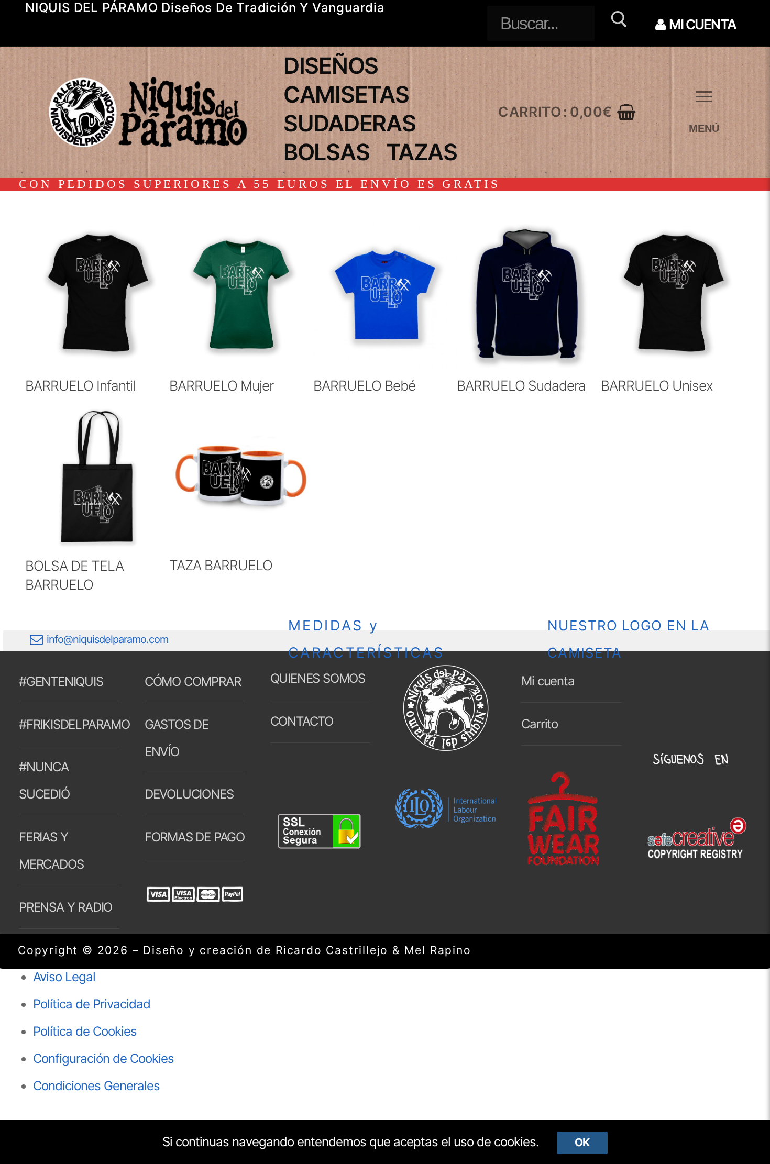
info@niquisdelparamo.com (107, 639)
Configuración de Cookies (103, 1058)
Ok (582, 1142)
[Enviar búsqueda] (617, 23)
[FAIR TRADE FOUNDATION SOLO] (563, 863)
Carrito (539, 723)
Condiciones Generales (96, 1085)
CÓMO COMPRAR (193, 681)
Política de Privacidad (91, 1004)
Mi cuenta (547, 681)
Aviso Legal (64, 976)
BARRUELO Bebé (364, 385)
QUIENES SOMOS (317, 678)
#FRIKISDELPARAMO (69, 724)
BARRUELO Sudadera (521, 385)
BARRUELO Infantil (80, 385)
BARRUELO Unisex (657, 385)
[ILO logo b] (445, 824)
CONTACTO (301, 721)
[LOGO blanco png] (445, 749)
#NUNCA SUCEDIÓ (44, 780)
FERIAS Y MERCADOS (51, 850)
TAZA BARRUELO (220, 565)
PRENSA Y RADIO (65, 907)
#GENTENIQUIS (61, 681)
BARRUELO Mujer (221, 385)
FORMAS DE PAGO (195, 837)
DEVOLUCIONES (189, 794)
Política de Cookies (85, 1031)
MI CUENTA (701, 24)
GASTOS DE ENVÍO (176, 738)
